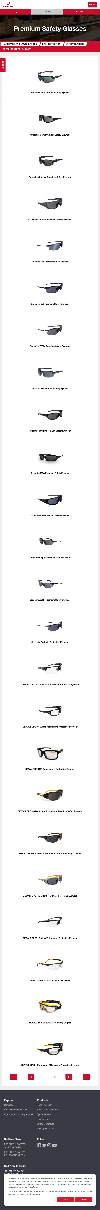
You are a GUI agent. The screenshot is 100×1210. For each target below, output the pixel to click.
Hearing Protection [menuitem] (46, 1128)
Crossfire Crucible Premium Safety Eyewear (50, 177)
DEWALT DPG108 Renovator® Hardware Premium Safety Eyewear (50, 811)
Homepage (9, 1105)
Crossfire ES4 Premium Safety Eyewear (50, 261)
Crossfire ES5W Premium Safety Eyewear (50, 346)
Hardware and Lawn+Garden (20, 44)
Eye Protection (51, 44)
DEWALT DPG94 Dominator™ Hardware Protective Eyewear (50, 1065)
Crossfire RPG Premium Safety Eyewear (50, 515)
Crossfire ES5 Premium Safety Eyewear (50, 304)
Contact (81, 11)
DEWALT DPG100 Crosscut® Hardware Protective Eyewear (50, 684)
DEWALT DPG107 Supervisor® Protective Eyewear (50, 769)
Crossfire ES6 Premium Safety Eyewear (50, 388)
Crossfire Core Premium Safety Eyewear (50, 135)
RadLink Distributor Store (15, 1109)
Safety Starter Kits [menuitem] (45, 1123)
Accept (65, 1200)
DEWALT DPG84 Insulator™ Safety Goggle (50, 1022)
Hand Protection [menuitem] (44, 1105)
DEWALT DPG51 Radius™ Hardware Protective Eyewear (50, 938)
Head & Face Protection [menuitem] (48, 1109)
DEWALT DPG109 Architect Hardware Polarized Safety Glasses (50, 853)
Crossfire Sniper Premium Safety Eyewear (50, 557)
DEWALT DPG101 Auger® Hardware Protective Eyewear (50, 726)
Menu (92, 4)
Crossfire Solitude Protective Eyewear (50, 642)
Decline (84, 1200)
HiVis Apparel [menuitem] (43, 1119)
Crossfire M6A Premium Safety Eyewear (50, 473)
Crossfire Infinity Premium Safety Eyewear (50, 430)
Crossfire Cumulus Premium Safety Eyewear (50, 219)
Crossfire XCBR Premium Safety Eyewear (50, 600)
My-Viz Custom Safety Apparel (18, 1114)
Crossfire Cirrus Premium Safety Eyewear (50, 92)
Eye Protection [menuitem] (44, 1114)
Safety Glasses (75, 44)
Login (47, 11)
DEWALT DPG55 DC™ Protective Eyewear (50, 980)
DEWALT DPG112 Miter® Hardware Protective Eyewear (50, 896)
